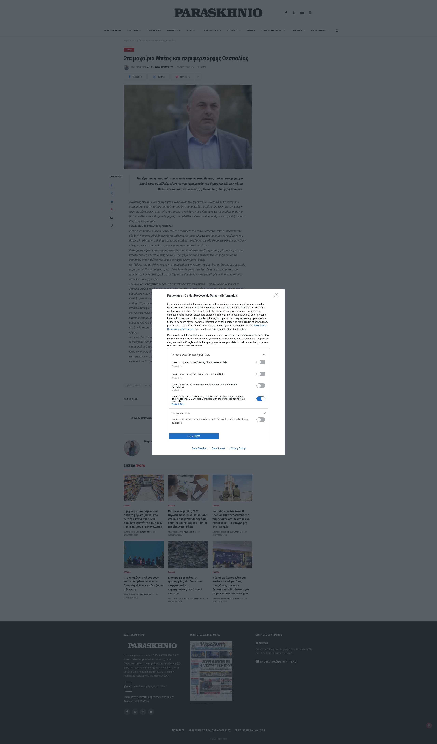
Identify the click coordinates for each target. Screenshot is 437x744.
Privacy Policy (237, 448)
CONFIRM (194, 436)
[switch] (260, 362)
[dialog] (218, 372)
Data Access (218, 448)
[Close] (277, 296)
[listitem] (218, 354)
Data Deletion (199, 448)
